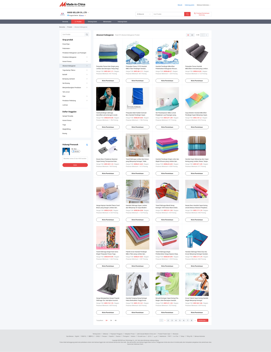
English (77, 336)
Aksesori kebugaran (68, 66)
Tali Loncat (66, 92)
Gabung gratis (189, 5)
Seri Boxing (66, 83)
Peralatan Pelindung (69, 101)
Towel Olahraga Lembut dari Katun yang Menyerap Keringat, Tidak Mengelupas (137, 161)
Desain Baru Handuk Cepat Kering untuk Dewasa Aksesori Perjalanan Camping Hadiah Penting (196, 207)
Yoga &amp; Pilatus (68, 70)
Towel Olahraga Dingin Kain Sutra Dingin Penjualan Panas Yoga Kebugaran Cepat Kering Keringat (107, 254)
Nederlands (163, 336)
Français (104, 336)
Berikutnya (201, 320)
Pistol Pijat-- (66, 44)
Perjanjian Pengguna (116, 334)
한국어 (150, 336)
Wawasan (175, 334)
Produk (79, 22)
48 (115, 320)
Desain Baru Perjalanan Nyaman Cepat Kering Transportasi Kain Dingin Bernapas (107, 161)
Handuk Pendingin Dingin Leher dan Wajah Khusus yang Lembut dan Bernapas (167, 161)
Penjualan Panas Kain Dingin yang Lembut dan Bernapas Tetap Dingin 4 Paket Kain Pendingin (107, 68)
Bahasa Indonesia (200, 336)
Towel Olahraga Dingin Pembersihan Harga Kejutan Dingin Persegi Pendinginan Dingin (167, 254)
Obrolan (76, 151)
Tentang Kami (92, 22)
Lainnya (65, 105)
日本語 (98, 336)
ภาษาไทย (175, 336)
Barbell (64, 74)
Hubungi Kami (122, 22)
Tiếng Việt (189, 336)
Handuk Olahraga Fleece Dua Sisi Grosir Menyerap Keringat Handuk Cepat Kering (196, 254)
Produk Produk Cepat (164, 334)
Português (126, 336)
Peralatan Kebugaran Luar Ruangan (74, 53)
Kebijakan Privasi (130, 334)
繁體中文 (91, 336)
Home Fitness (66, 61)
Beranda (65, 22)
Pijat (63, 96)
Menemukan (107, 22)
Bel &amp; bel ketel (68, 79)
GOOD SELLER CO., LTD (77, 12)
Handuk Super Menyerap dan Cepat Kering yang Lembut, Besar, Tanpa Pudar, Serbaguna (197, 161)
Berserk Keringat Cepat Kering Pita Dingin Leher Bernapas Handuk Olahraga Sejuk (167, 300)
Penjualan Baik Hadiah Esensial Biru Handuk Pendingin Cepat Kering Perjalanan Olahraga (136, 115)
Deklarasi (105, 334)
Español (111, 336)
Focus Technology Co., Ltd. (129, 340)
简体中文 (83, 336)
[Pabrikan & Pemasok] (72, 4)
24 (106, 320)
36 (111, 320)
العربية (155, 336)
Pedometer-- (66, 48)
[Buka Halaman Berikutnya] (206, 35)
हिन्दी (169, 336)
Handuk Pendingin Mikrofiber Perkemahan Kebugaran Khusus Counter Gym (166, 68)
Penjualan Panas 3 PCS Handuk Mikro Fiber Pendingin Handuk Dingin (136, 68)
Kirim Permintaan (108, 81)
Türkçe (182, 336)
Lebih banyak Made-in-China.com (146, 334)
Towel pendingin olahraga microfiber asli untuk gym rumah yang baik (106, 115)
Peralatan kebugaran (69, 57)
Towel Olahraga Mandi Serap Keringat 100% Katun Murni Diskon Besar (167, 207)
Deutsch (118, 336)
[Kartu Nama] (87, 144)
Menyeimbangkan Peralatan (71, 87)
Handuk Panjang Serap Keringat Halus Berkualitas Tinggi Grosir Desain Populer (136, 300)
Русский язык (142, 336)
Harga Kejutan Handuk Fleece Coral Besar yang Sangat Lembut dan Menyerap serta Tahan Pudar (108, 207)
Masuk (180, 5)
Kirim (75, 165)
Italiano (133, 336)
